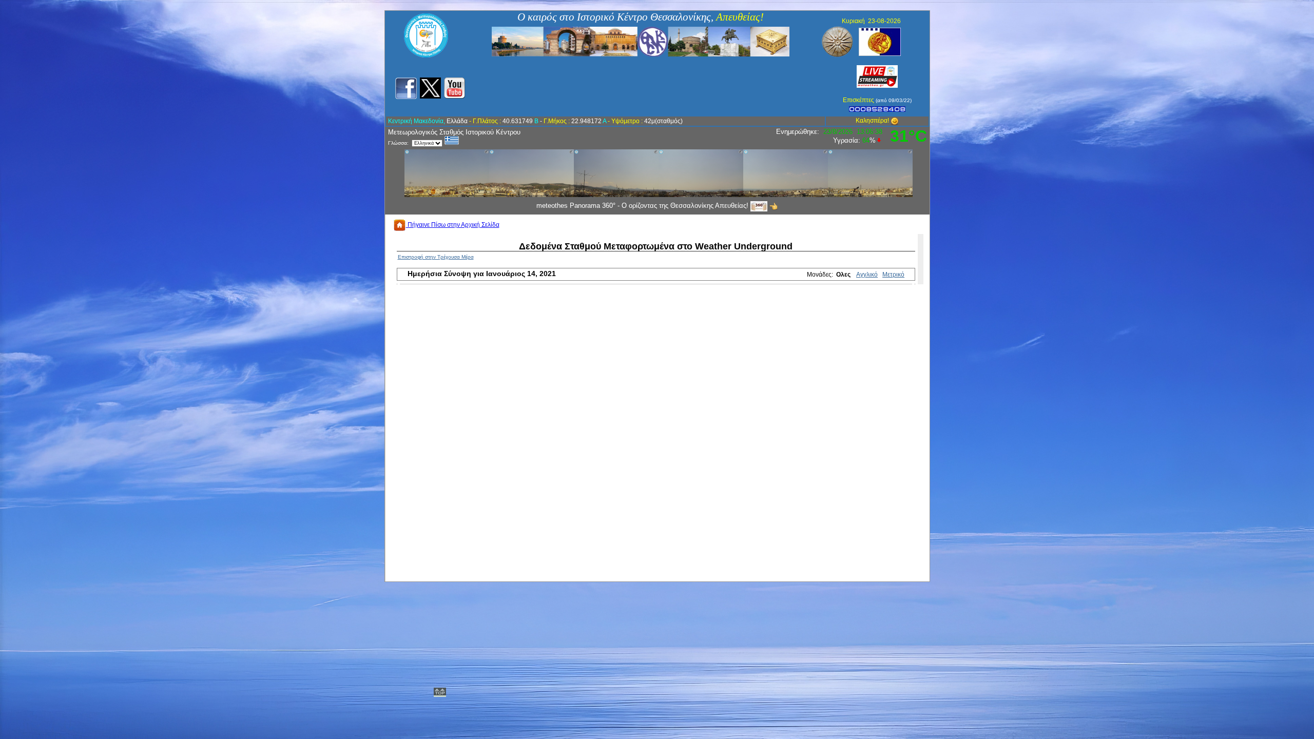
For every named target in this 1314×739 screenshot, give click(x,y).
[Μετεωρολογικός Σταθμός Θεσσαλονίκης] (426, 55)
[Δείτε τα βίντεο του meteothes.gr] (454, 87)
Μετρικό (893, 274)
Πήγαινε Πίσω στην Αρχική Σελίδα (452, 224)
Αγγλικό (867, 274)
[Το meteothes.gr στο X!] (430, 87)
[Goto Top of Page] (440, 693)
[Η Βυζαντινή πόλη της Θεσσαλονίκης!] (640, 41)
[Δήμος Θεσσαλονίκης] (880, 41)
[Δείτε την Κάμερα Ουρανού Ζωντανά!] (877, 76)
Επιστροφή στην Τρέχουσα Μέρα (436, 257)
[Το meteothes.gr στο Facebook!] (406, 87)
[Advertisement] (651, 86)
